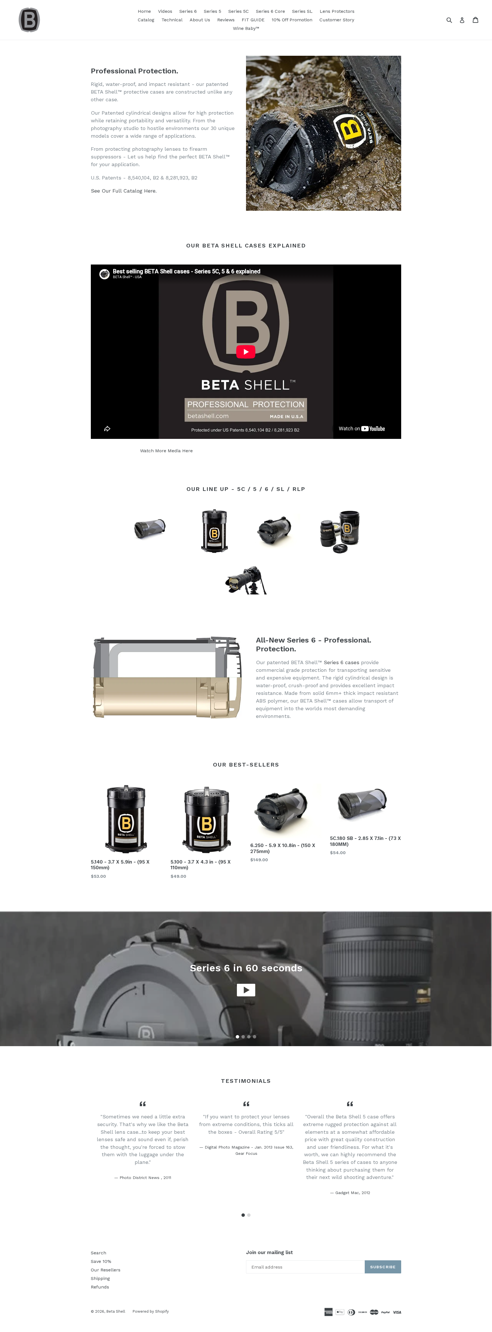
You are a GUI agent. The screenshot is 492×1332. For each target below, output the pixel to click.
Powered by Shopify (150, 1311)
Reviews (226, 19)
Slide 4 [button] (254, 1036)
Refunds (100, 1287)
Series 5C (238, 11)
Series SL (302, 11)
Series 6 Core (270, 11)
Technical (172, 19)
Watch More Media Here (166, 450)
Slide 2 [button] (243, 1036)
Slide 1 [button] (237, 1036)
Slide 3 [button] (249, 1036)
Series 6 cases (341, 662)
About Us (200, 19)
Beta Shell (115, 1311)
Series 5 (212, 11)
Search (98, 1252)
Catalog (146, 19)
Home (144, 11)
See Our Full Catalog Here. (124, 191)
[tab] (237, 1036)
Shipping (100, 1278)
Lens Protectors (337, 11)
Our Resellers (105, 1270)
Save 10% (101, 1261)
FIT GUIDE (253, 19)
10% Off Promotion (292, 19)
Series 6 (188, 11)
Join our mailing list (269, 1252)
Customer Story (336, 19)
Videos (165, 11)
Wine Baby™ (246, 28)
